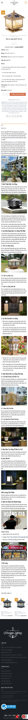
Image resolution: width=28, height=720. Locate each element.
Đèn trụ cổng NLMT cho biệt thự (17, 105)
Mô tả (2, 125)
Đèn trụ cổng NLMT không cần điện (16, 108)
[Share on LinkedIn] (20, 116)
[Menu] (2, 2)
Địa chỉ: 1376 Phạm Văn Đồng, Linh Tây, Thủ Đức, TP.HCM (13, 657)
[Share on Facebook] (10, 116)
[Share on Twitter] (12, 116)
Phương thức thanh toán (6, 673)
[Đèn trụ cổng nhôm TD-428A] (7, 603)
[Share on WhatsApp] (7, 116)
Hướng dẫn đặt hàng (5, 670)
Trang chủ (4, 35)
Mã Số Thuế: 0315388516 (7, 649)
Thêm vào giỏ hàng (17, 94)
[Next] (27, 607)
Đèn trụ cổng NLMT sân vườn (13, 111)
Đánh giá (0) (3, 128)
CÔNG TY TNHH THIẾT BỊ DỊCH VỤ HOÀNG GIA (11, 647)
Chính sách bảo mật (5, 681)
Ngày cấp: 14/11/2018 (6, 652)
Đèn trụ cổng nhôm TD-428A (6, 613)
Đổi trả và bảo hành (5, 678)
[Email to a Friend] (15, 116)
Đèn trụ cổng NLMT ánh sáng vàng (13, 102)
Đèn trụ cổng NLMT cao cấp (14, 103)
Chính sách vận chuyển (6, 676)
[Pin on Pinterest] (18, 116)
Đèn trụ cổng (15, 36)
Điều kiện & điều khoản (6, 683)
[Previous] (1, 607)
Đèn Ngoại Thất (22, 35)
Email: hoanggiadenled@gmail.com (9, 662)
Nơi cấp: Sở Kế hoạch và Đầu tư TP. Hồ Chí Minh (11, 655)
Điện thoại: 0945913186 (6, 660)
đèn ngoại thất (14, 142)
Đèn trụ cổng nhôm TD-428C (20, 613)
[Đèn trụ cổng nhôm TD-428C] (21, 603)
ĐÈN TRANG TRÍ (13, 35)
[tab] (14, 125)
